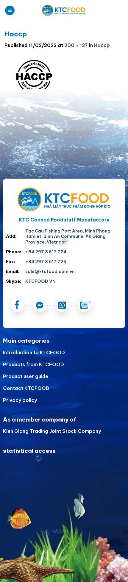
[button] (10, 10)
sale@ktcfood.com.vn (50, 271)
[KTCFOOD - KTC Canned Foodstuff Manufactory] (64, 10)
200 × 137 (76, 45)
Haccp (102, 45)
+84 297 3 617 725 (45, 261)
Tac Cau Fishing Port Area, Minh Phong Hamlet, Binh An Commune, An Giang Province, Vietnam (67, 236)
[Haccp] (34, 76)
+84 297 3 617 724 (45, 252)
